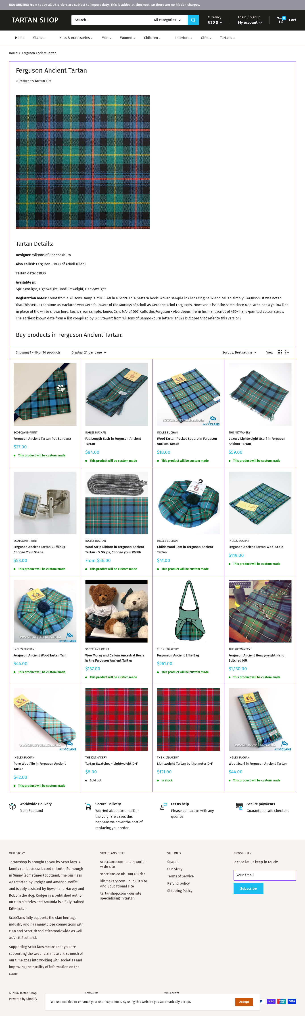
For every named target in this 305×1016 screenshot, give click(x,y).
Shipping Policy (179, 891)
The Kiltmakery (239, 432)
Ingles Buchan (95, 432)
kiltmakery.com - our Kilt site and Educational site (123, 883)
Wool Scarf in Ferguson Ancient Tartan (258, 764)
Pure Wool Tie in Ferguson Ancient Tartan (40, 766)
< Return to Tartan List (34, 81)
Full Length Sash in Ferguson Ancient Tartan (113, 441)
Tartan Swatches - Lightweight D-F (111, 764)
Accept (244, 1002)
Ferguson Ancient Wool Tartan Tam (40, 655)
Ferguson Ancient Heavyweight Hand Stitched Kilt (256, 657)
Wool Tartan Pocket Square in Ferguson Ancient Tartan (187, 441)
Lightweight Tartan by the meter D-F (185, 764)
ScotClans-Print (26, 432)
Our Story (174, 869)
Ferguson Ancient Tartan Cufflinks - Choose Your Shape (40, 549)
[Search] (193, 20)
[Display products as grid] (280, 352)
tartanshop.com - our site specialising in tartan (120, 895)
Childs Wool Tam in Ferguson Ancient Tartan (185, 549)
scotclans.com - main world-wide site (123, 864)
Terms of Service (180, 876)
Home (13, 53)
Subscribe (248, 888)
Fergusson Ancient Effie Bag (178, 655)
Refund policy (178, 883)
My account (248, 22)
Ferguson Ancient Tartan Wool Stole (256, 547)
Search (172, 862)
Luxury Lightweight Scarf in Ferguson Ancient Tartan (257, 441)
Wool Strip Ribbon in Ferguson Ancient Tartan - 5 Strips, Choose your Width (114, 549)
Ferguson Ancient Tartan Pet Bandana (42, 439)
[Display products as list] (287, 352)
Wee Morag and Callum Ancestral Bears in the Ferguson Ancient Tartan (114, 657)
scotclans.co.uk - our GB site (123, 874)
